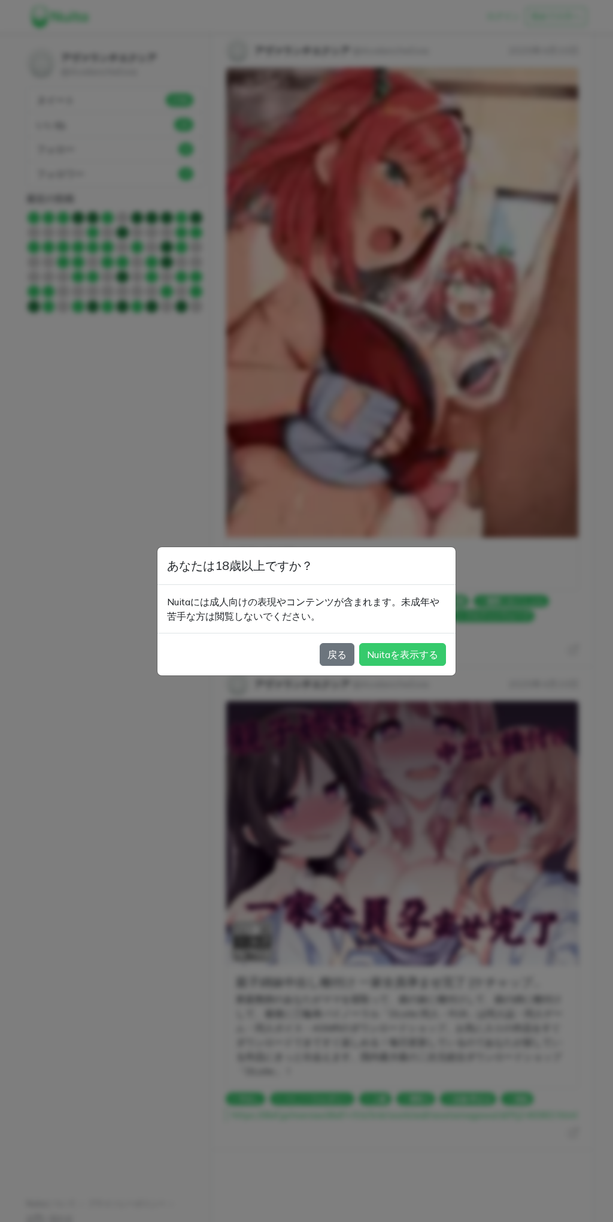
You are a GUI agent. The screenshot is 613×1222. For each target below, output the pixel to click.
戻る (337, 654)
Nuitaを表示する (402, 654)
